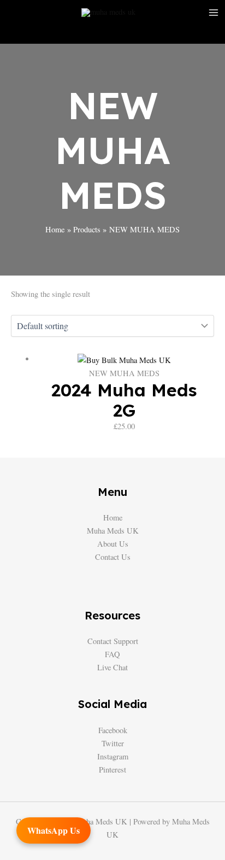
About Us (112, 544)
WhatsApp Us (53, 830)
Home (112, 517)
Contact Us (113, 557)
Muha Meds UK (113, 530)
